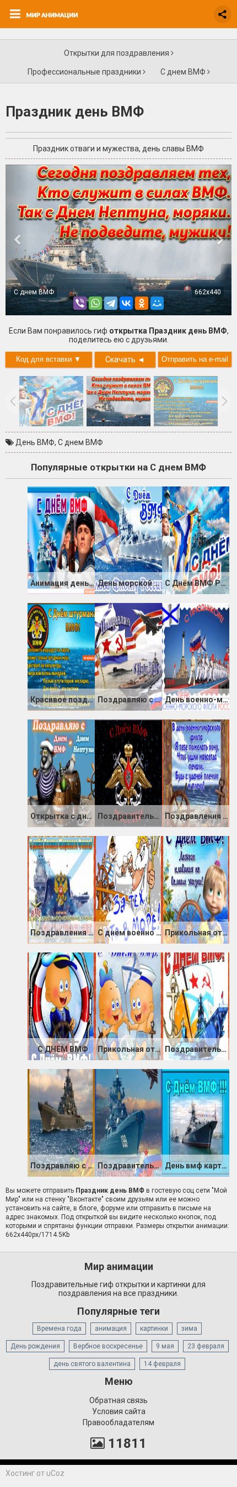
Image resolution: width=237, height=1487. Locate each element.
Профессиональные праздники (85, 71)
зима (189, 1328)
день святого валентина (92, 1364)
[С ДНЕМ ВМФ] (61, 1006)
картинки (154, 1328)
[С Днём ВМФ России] (195, 540)
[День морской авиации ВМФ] (128, 540)
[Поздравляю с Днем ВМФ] (128, 656)
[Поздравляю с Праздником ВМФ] (61, 1122)
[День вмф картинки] (195, 1122)
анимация (111, 1328)
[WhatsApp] (95, 303)
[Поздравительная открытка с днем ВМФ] (128, 1122)
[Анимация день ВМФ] (61, 540)
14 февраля (162, 1364)
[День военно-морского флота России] (195, 656)
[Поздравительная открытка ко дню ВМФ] (128, 773)
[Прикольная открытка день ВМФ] (195, 889)
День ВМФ (35, 442)
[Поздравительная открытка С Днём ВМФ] (195, 1006)
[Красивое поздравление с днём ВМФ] (61, 656)
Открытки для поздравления (117, 53)
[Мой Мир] (157, 303)
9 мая (165, 1346)
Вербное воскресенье (108, 1346)
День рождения (35, 1346)
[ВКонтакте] (126, 303)
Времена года (59, 1328)
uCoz (55, 1473)
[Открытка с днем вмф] (61, 773)
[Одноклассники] (141, 303)
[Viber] (80, 303)
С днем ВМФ (183, 71)
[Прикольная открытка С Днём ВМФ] (128, 1006)
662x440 (208, 292)
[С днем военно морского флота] (128, 889)
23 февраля (205, 1346)
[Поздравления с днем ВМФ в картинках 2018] (195, 773)
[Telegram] (110, 303)
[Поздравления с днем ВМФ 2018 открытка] (61, 889)
